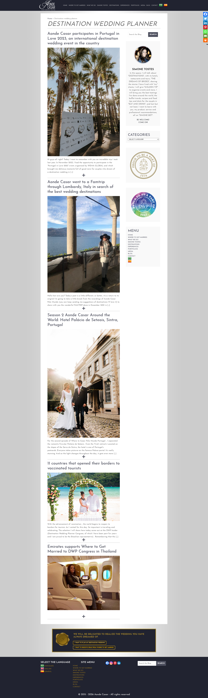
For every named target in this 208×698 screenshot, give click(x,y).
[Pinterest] (205, 27)
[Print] (205, 40)
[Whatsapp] (205, 31)
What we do (91, 5)
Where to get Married (77, 5)
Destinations (114, 5)
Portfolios (135, 5)
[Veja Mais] (83, 175)
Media (143, 5)
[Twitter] (205, 18)
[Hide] (207, 44)
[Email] (205, 36)
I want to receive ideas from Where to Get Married (94, 647)
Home (65, 5)
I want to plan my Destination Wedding (90, 642)
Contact (154, 5)
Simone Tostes (102, 5)
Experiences (125, 5)
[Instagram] (111, 663)
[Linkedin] (205, 23)
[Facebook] (205, 14)
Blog (148, 5)
